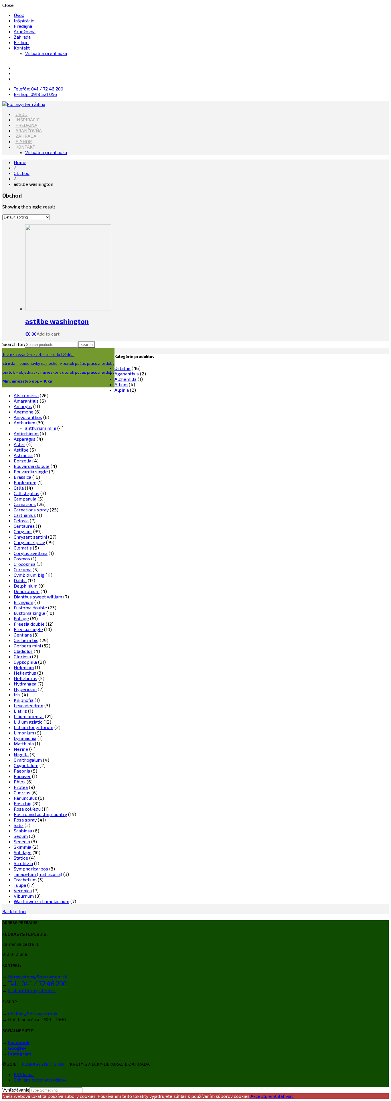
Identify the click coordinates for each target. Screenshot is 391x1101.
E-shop (21, 42)
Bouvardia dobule (32, 466)
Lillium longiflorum (33, 727)
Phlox (19, 781)
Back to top (14, 911)
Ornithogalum (28, 760)
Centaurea (24, 526)
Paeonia (22, 770)
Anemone (23, 411)
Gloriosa (22, 656)
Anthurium (24, 422)
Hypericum (25, 689)
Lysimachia (25, 738)
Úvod (19, 15)
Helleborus (25, 678)
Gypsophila (25, 662)
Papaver (22, 776)
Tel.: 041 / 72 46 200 (37, 984)
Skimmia (22, 847)
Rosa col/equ (27, 809)
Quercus (22, 792)
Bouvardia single (31, 471)
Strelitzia (23, 863)
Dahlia (20, 580)
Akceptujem (262, 1096)
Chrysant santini (30, 536)
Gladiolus (23, 651)
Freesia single (28, 629)
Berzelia (22, 460)
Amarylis (23, 406)
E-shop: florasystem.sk (32, 990)
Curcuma (22, 569)
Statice (21, 857)
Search (86, 344)
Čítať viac (284, 1096)
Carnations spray (31, 509)
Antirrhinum (26, 433)
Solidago (22, 852)
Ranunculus (25, 798)
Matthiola (24, 743)
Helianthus (25, 672)
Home (20, 162)
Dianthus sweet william (38, 596)
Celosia (21, 520)
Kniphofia (23, 700)
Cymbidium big (29, 575)
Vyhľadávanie (15, 1089)
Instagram (19, 1053)
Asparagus (24, 439)
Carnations (25, 504)
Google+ (17, 1048)
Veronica (23, 890)
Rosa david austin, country (40, 814)
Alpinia (121, 390)
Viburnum (24, 896)
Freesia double (29, 624)
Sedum (21, 836)
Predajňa (23, 26)
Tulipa (20, 885)
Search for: (13, 344)
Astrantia (23, 455)
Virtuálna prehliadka (46, 53)
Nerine (21, 749)
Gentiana (23, 634)
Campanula (25, 498)
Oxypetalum (26, 765)
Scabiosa (23, 830)
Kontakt (22, 47)
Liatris (20, 711)
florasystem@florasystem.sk (37, 976)
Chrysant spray (29, 542)
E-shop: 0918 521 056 (35, 94)
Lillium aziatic (28, 721)
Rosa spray (25, 819)
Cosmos (22, 558)
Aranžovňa (24, 31)
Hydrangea (25, 683)
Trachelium (25, 879)
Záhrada (22, 37)
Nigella (21, 754)
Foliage (21, 618)
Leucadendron (28, 705)
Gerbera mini (27, 645)
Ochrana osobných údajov (40, 1079)
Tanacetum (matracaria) (38, 874)
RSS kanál (24, 1074)
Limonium (24, 732)
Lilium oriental (29, 716)
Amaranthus (26, 400)
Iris (17, 694)
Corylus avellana (31, 553)
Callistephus (26, 493)
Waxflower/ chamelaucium (41, 901)
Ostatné (122, 368)
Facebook (18, 1042)
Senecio (22, 841)
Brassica (22, 477)
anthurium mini (40, 428)
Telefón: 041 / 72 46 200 (38, 88)
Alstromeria (26, 395)
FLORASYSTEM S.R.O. (43, 1064)
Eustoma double (30, 607)
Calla (19, 488)
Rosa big (22, 803)
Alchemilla (125, 379)
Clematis (23, 547)
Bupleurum (25, 482)
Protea (21, 787)
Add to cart (48, 333)
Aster (19, 444)
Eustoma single (29, 613)
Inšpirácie (24, 20)
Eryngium (23, 602)
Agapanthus (126, 373)
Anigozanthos (28, 417)
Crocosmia (24, 564)
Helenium (24, 667)
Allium (121, 384)
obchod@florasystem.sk (32, 1013)
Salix (18, 825)
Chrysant (23, 531)
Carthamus (25, 515)
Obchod (21, 173)
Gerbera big (26, 640)
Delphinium (25, 585)
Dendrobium (27, 591)
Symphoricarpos (31, 868)
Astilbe (21, 449)
